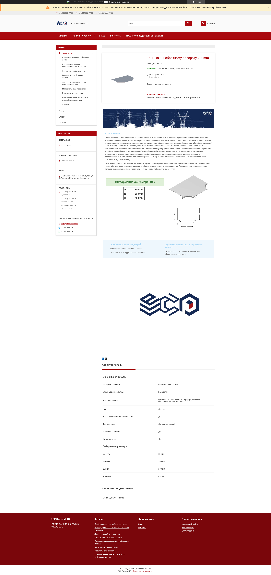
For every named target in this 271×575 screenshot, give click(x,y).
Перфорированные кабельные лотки (75, 58)
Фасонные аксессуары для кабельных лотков (74, 83)
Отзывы (62, 117)
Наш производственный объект (144, 36)
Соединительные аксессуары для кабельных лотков (75, 98)
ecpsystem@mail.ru (69, 224)
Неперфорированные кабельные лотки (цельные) (74, 65)
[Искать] (188, 23)
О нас (102, 36)
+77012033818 (188, 531)
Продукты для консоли (72, 93)
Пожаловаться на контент (143, 571)
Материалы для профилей (74, 89)
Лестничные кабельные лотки (75, 71)
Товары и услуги (82, 36)
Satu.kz (148, 569)
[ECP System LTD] (62, 28)
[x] (106, 359)
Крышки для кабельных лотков (72, 76)
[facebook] (103, 359)
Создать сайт (114, 2)
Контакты (115, 36)
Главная (62, 36)
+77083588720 (188, 528)
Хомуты (65, 104)
